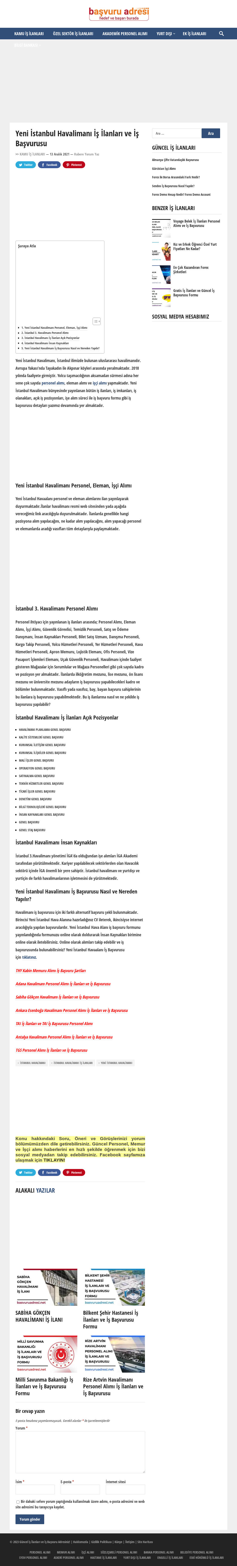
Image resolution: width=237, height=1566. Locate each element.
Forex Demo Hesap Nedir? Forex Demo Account (181, 194)
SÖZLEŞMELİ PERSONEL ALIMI (119, 1552)
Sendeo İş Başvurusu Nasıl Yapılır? (173, 186)
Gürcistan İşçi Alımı (164, 168)
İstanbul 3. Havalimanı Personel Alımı (47, 333)
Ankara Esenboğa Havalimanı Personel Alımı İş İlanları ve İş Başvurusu (72, 1010)
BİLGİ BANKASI (26, 45)
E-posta (67, 1481)
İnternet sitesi (116, 1481)
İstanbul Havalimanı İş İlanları (73, 1063)
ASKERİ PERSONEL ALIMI (69, 1557)
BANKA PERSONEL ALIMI (159, 1552)
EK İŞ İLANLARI (194, 33)
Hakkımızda (80, 1542)
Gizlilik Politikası (101, 1542)
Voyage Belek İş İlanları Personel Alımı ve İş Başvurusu (196, 223)
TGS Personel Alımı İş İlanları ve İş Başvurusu (51, 1050)
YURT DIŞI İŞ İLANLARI (137, 1557)
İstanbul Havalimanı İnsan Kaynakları (47, 343)
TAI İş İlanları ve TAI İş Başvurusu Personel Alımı (54, 1023)
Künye (118, 1542)
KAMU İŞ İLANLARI (29, 33)
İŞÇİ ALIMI (87, 1552)
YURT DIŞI (164, 33)
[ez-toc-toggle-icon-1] (94, 321)
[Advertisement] (118, 86)
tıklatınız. (29, 957)
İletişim (129, 1542)
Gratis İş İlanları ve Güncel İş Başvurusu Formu (194, 293)
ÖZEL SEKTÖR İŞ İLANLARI (73, 33)
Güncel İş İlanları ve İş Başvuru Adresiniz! (44, 1542)
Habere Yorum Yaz (86, 154)
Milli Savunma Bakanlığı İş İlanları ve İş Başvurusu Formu (44, 1386)
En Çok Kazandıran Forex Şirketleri (191, 269)
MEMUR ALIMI (66, 1552)
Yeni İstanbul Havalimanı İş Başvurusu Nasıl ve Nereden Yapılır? (62, 348)
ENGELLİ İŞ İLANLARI (170, 1557)
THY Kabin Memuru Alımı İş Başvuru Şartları (50, 970)
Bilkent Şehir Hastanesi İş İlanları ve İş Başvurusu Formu (110, 1319)
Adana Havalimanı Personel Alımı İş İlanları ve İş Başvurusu (63, 983)
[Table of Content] (97, 321)
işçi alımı (100, 383)
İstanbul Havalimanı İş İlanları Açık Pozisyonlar (52, 338)
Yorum (22, 1428)
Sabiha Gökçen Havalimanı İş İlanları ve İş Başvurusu (57, 997)
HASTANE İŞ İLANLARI (103, 1557)
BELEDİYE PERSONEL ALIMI (196, 1552)
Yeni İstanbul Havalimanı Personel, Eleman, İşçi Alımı (56, 328)
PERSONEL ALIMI (40, 1552)
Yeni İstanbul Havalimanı (116, 1063)
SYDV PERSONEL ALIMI (33, 1557)
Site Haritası (145, 1542)
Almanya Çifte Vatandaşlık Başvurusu (175, 160)
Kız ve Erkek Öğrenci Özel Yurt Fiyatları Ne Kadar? (195, 246)
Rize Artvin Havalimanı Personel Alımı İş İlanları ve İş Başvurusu (113, 1386)
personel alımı (53, 383)
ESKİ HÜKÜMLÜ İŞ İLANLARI (207, 1557)
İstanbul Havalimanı (33, 1063)
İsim (20, 1481)
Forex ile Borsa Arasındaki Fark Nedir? (176, 177)
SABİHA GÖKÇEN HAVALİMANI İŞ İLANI (39, 1316)
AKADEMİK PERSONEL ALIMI (125, 33)
